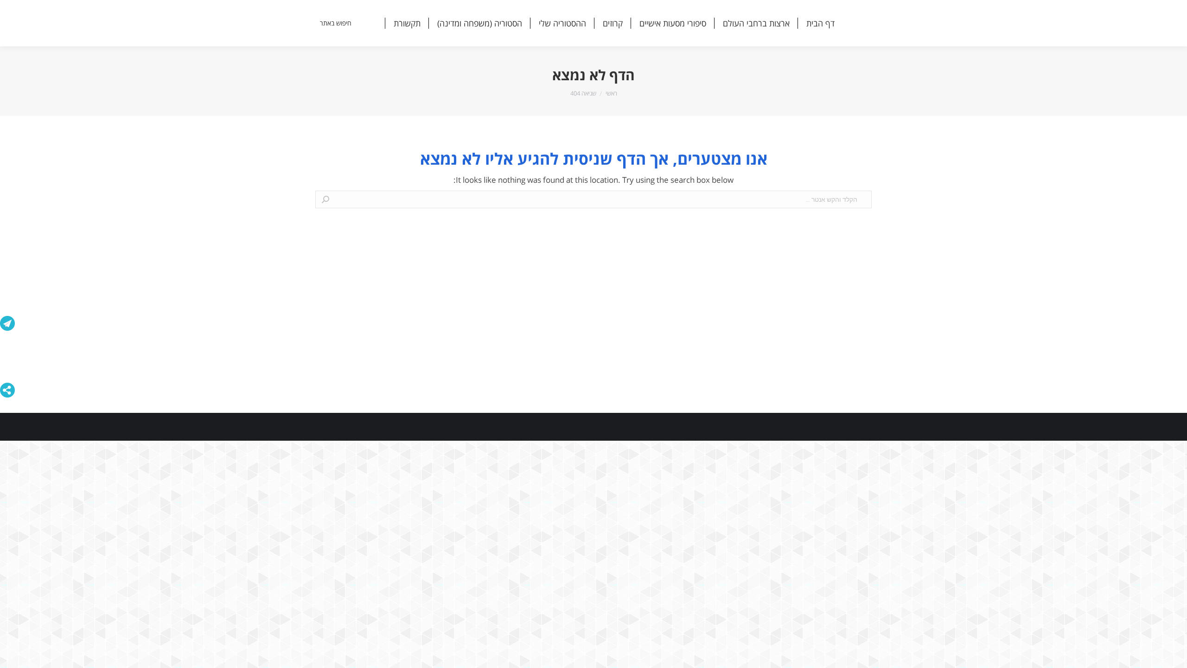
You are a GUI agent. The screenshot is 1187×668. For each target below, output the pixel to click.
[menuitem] (820, 23)
